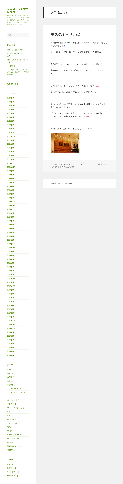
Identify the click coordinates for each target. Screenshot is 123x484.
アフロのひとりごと (14, 389)
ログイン (10, 464)
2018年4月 (11, 267)
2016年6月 (11, 344)
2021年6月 (11, 148)
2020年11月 (11, 167)
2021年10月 (11, 136)
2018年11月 (11, 248)
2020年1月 (11, 198)
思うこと (10, 427)
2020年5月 (11, 182)
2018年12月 (11, 244)
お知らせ (10, 381)
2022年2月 (11, 125)
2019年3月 (11, 232)
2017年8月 (11, 294)
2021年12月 (11, 132)
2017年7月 (11, 298)
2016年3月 (11, 355)
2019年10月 (11, 209)
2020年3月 (11, 190)
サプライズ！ (11, 396)
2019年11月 (11, 205)
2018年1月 (11, 274)
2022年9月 (11, 109)
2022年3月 (11, 121)
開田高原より (11, 450)
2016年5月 (11, 347)
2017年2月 (11, 313)
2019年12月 (11, 202)
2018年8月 (11, 255)
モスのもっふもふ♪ (67, 34)
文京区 (66, 167)
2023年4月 (11, 98)
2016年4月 (11, 351)
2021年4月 (11, 155)
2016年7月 (11, 340)
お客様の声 (11, 377)
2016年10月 (11, 328)
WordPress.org (12, 476)
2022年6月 (11, 113)
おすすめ (10, 373)
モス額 (56, 167)
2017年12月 (11, 278)
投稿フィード (11, 468)
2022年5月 (11, 117)
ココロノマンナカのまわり (16, 392)
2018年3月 (11, 271)
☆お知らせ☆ (11, 66)
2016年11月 (11, 324)
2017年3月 (11, 309)
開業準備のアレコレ (14, 446)
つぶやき (10, 385)
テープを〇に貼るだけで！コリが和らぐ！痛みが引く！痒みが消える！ (18, 72)
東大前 (71, 167)
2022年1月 (11, 129)
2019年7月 (11, 221)
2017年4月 (11, 305)
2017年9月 (11, 290)
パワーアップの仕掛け (15, 400)
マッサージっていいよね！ (16, 408)
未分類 (9, 431)
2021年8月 (11, 140)
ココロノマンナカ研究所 (18, 10)
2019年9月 (11, 213)
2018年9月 (11, 251)
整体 (61, 167)
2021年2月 (11, 159)
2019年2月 (11, 236)
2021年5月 (11, 152)
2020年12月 (11, 163)
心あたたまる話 (12, 423)
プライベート (11, 404)
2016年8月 (11, 336)
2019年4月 (11, 228)
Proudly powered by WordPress (62, 183)
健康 (8, 415)
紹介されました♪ (13, 438)
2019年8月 (11, 217)
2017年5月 (11, 301)
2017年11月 (11, 282)
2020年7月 (11, 175)
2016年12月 (11, 321)
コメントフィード (13, 472)
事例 (8, 412)
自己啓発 (10, 442)
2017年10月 (11, 286)
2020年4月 (11, 186)
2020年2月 (11, 194)
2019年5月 (11, 225)
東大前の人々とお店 (14, 435)
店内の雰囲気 (11, 419)
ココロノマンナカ (95, 164)
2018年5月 (11, 263)
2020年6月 (11, 178)
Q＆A (9, 369)
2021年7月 (11, 144)
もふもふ (86, 164)
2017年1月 (11, 317)
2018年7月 (11, 259)
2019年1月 (11, 240)
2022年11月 (11, 106)
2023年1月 (11, 102)
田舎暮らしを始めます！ (15, 50)
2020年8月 (11, 171)
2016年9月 (11, 332)
